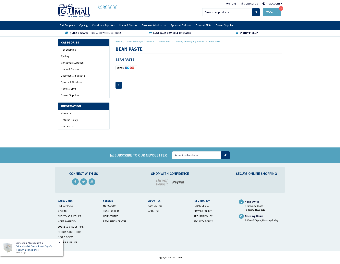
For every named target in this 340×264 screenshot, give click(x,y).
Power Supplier (225, 25)
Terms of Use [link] (201, 205)
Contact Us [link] (67, 126)
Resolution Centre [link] (115, 221)
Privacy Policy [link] (203, 211)
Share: (121, 67)
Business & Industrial (154, 25)
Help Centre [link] (110, 216)
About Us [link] (66, 113)
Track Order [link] (111, 211)
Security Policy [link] (203, 221)
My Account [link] (110, 205)
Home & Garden (128, 25)
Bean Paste (124, 59)
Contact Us (250, 3)
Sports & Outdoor (181, 25)
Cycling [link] (65, 56)
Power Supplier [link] (70, 95)
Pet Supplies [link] (68, 49)
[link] (100, 7)
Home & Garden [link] (70, 69)
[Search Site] (256, 12)
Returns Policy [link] (69, 120)
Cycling (83, 25)
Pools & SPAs (204, 25)
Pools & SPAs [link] (69, 88)
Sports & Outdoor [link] (71, 82)
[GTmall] (74, 10)
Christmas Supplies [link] (72, 62)
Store (233, 3)
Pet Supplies (67, 25)
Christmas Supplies (103, 25)
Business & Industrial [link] (73, 75)
